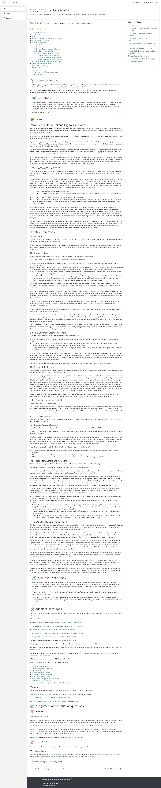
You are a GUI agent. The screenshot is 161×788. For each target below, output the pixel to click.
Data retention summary (50, 783)
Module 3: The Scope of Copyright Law (143, 39)
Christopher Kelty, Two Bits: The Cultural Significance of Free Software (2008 (57, 633)
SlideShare (71, 733)
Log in (157, 2)
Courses (39, 14)
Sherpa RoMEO (81, 547)
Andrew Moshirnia (74, 757)
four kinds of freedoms (87, 187)
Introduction (135, 26)
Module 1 (62, 152)
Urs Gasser (116, 754)
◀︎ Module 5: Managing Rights (41, 769)
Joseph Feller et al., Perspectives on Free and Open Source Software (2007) (57, 622)
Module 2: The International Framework (140, 34)
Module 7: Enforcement (139, 56)
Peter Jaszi (55, 757)
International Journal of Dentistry (42, 668)
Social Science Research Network (100, 545)
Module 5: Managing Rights (141, 48)
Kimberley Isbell (45, 757)
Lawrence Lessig (54, 241)
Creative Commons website (102, 363)
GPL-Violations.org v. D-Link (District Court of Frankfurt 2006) (50, 698)
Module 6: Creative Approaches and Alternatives (90, 14)
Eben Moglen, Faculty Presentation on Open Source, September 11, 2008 (56, 629)
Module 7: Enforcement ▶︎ (113, 769)
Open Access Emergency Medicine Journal (46, 679)
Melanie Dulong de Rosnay (57, 754)
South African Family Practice (41, 681)
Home (32, 14)
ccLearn (82, 419)
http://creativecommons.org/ (68, 640)
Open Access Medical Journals (42, 676)
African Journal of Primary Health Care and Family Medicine (51, 683)
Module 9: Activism (137, 62)
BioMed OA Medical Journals (41, 672)
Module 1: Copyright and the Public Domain (143, 29)
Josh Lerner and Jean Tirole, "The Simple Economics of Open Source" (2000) (57, 626)
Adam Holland (34, 757)
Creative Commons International (43, 407)
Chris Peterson (89, 757)
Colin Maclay (63, 757)
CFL (57, 14)
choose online (88, 256)
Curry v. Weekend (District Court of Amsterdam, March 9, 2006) (51, 694)
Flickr (97, 644)
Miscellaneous (49, 14)
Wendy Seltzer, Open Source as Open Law (45, 637)
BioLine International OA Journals (43, 674)
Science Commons (115, 419)
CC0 (31, 437)
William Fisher (107, 754)
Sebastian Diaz (97, 754)
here (69, 659)
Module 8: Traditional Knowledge (143, 59)
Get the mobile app (48, 785)
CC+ (31, 431)
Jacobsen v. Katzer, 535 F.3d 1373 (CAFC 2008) (45, 701)
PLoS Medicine (37, 670)
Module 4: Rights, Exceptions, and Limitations (142, 44)
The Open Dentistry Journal (41, 666)
